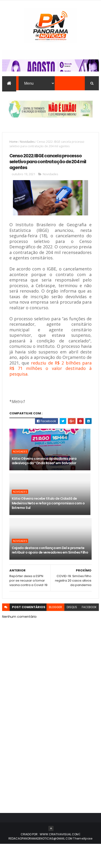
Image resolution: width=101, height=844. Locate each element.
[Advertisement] (50, 749)
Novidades (27, 142)
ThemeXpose (82, 838)
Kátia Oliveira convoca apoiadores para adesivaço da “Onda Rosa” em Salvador (44, 461)
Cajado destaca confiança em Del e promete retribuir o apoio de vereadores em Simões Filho (50, 550)
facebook (89, 607)
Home (13, 142)
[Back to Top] (51, 828)
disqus (72, 607)
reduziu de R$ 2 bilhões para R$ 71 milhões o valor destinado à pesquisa (50, 368)
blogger (55, 607)
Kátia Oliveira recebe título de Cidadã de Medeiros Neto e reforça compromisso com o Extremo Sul (48, 503)
